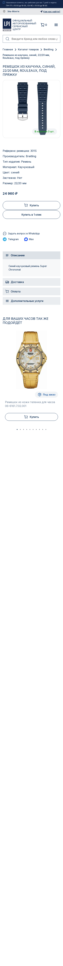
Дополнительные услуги (27, 301)
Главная (8, 49)
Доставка (17, 282)
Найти (7, 39)
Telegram (13, 239)
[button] (17, 429)
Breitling (48, 49)
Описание (18, 255)
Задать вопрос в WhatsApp (24, 233)
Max (31, 239)
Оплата (15, 291)
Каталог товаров (28, 49)
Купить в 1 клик (31, 214)
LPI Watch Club (7, 24)
